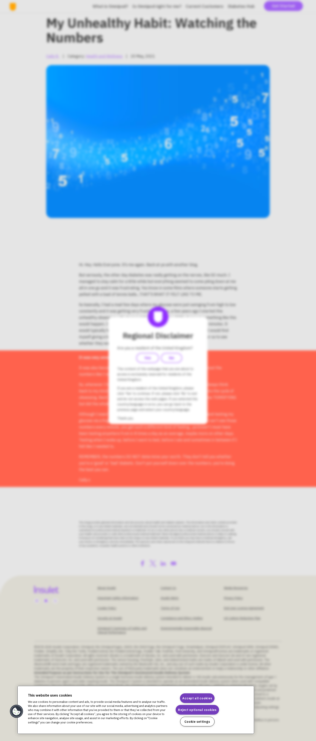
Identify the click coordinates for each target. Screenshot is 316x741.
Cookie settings (197, 722)
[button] (16, 711)
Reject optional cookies (197, 710)
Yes (147, 358)
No (171, 358)
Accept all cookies (197, 698)
